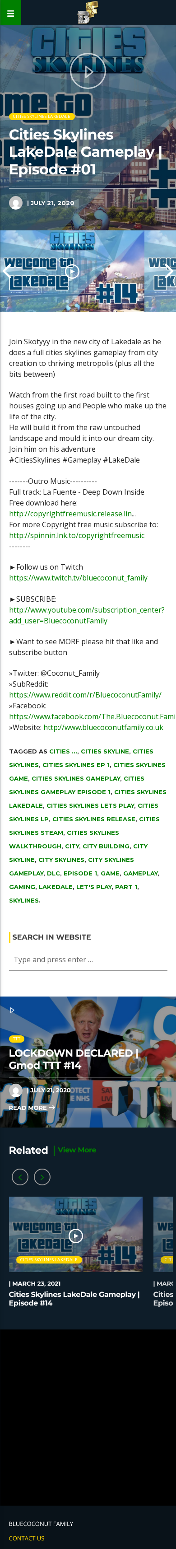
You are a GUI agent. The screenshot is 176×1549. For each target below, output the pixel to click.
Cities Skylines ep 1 (76, 764)
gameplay (140, 873)
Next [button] (169, 271)
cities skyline (105, 751)
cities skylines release (93, 819)
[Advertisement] (88, 1417)
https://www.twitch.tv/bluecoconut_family (78, 578)
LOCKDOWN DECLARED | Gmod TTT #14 (74, 1059)
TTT (16, 1039)
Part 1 (126, 886)
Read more (29, 1108)
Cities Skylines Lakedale (41, 116)
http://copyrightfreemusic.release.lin (70, 514)
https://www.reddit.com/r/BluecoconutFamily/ (85, 695)
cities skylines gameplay (76, 778)
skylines (24, 900)
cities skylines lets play (90, 805)
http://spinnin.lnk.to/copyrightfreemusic (76, 535)
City (72, 846)
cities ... (63, 751)
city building (106, 846)
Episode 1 (80, 873)
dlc (53, 873)
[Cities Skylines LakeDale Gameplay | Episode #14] (72, 271)
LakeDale (56, 886)
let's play (93, 886)
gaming (22, 886)
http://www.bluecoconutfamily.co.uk (103, 727)
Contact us (27, 1538)
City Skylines (61, 859)
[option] (72, 271)
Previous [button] (7, 271)
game (110, 873)
